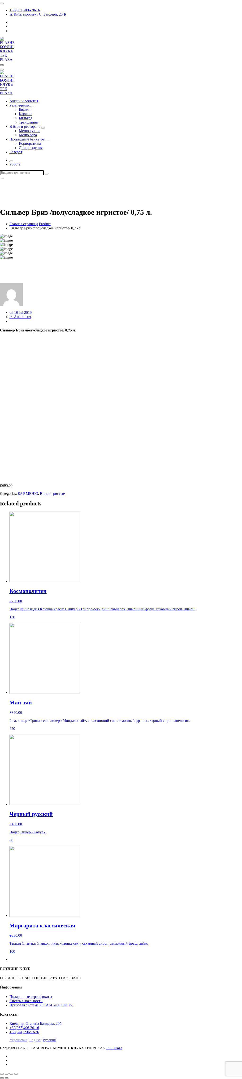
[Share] (7, 1074)
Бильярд (25, 118)
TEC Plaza (114, 1048)
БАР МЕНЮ (28, 494)
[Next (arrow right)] (7, 1078)
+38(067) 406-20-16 (24, 10)
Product (45, 224)
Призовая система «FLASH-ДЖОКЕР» (41, 1005)
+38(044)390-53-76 (24, 1032)
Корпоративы (30, 143)
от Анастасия (20, 317)
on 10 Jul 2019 (20, 312)
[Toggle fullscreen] (11, 1074)
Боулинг (25, 109)
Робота (15, 164)
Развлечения (19, 105)
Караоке (25, 114)
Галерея (15, 152)
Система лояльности (26, 1001)
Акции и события (23, 101)
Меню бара (28, 135)
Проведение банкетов (27, 139)
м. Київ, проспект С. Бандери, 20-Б (37, 14)
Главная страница (23, 224)
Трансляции (28, 122)
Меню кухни (29, 131)
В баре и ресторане (24, 126)
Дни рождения (31, 148)
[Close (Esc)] (2, 1074)
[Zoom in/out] (16, 1074)
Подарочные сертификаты (30, 997)
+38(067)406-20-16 (24, 1028)
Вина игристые (52, 494)
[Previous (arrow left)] (2, 1078)
